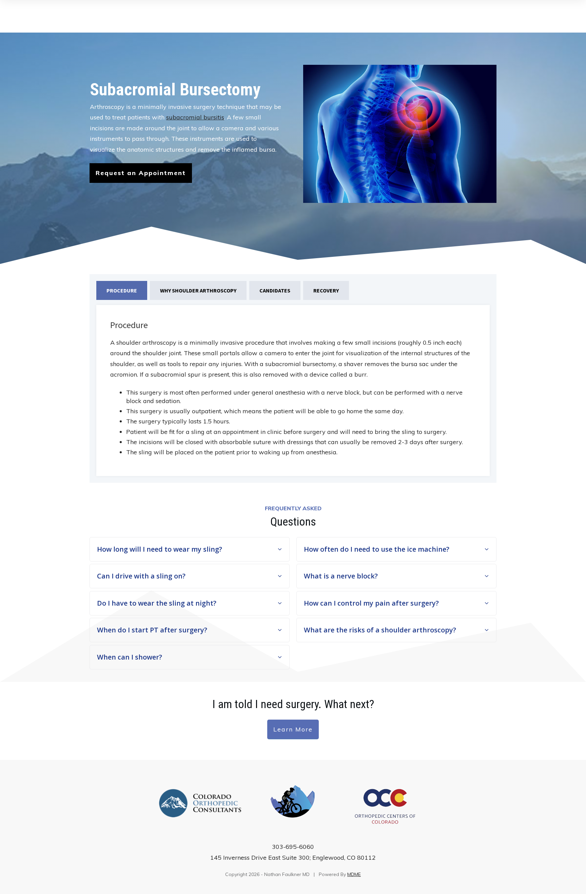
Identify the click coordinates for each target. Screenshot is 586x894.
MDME (354, 874)
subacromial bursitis (195, 117)
